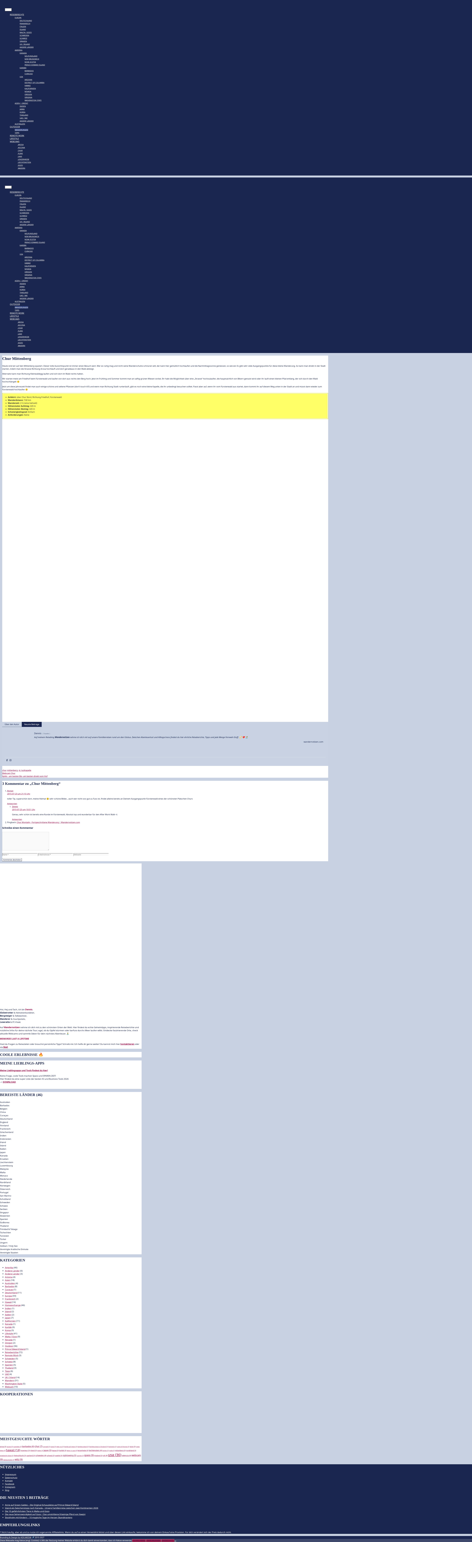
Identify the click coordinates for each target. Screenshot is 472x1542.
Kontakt (9, 1480)
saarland (30, 1455)
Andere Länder (27, 47)
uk (105, 1455)
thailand (98, 1455)
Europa (18, 17)
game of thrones (123, 1447)
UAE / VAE (24, 118)
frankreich (112, 1447)
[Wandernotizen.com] (17, 6)
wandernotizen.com (313, 741)
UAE (7, 1374)
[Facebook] (7, 760)
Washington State (33, 100)
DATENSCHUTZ (167, 1540)
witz (19, 1459)
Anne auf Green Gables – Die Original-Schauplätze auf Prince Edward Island (42, 1505)
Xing (7, 1490)
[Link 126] (11, 669)
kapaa (55, 1450)
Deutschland (26, 20)
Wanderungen (21, 130)
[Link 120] (11, 542)
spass (89, 1455)
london (105, 1450)
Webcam (9, 1386)
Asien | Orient (21, 103)
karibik (62, 1450)
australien (17, 1447)
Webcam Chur (8, 773)
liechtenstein (95, 1450)
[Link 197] (71, 1421)
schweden (40, 1455)
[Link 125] (11, 648)
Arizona (28, 79)
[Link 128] (11, 711)
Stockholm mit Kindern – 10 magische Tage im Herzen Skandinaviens (38, 1517)
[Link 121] (11, 563)
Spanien (23, 41)
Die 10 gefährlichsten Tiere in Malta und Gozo (27, 1511)
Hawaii (28, 85)
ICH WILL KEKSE (139, 1540)
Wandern (9, 1380)
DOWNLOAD (9, 1082)
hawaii (13, 1450)
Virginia (28, 97)
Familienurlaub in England (98, 1447)
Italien (23, 26)
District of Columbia (34, 82)
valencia (126, 1455)
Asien (7, 1280)
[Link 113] (11, 351)
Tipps (17, 133)
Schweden (24, 35)
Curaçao (9, 1289)
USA (21, 77)
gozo (133, 1446)
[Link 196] (71, 1415)
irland (33, 1450)
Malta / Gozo (26, 32)
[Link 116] (11, 458)
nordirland (131, 1450)
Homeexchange (13, 1305)
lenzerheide (83, 1450)
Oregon (28, 94)
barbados (28, 1446)
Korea (22, 112)
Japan (22, 109)
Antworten (12, 803)
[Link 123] (11, 606)
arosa (3, 1446)
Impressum (10, 1474)
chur (4, 770)
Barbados (29, 71)
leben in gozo (72, 1450)
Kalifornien (30, 88)
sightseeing (69, 1455)
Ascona (21, 147)
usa (114, 1454)
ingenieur (25, 1450)
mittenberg (12, 770)
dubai (53, 1447)
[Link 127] (11, 690)
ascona (10, 1447)
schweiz (51, 1455)
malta (112, 1450)
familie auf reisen (70, 1447)
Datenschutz (11, 1477)
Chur (20, 150)
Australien (20, 124)
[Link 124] (11, 627)
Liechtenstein (24, 162)
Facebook (9, 1483)
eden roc (60, 1447)
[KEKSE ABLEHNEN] (175, 1541)
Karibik (23, 68)
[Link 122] (11, 584)
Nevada (28, 91)
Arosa (20, 144)
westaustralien (8, 1460)
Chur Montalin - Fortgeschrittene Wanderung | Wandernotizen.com (48, 822)
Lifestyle (14, 138)
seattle (58, 1455)
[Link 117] (11, 479)
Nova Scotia (30, 62)
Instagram (10, 1487)
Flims (20, 153)
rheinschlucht (20, 1455)
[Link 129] (19, 753)
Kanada (23, 53)
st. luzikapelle (25, 770)
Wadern (21, 168)
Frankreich (25, 23)
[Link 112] (11, 348)
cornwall (46, 1447)
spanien (80, 1456)
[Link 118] (11, 500)
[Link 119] (11, 521)
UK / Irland (25, 44)
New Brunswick (32, 59)
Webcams (14, 141)
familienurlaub (83, 1447)
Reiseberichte (17, 14)
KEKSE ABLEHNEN (153, 1540)
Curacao (29, 74)
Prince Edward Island (35, 65)
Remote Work (17, 135)
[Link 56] (11, 174)
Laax (19, 156)
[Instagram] (10, 760)
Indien (23, 106)
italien (40, 1450)
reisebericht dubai (6, 1456)
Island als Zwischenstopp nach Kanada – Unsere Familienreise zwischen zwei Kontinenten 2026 (51, 1508)
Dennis (15, 806)
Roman (10, 791)
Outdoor (15, 126)
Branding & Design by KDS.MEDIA (15, 1537)
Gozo (20, 165)
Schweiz (23, 38)
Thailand (24, 115)
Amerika (18, 50)
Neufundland (31, 56)
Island (23, 29)
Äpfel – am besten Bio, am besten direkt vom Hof (25, 776)
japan (48, 1450)
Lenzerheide (23, 159)
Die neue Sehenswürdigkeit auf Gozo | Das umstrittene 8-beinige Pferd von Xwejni (45, 1514)
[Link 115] (11, 436)
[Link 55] (11, 171)
